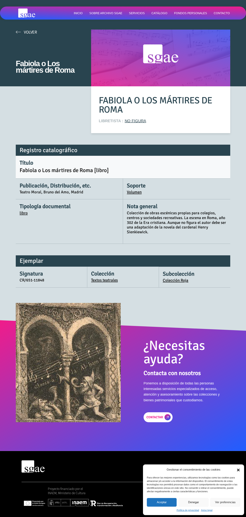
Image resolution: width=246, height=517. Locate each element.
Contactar (154, 417)
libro (24, 212)
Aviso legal (207, 510)
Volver (30, 32)
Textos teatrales (104, 280)
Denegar (193, 502)
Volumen (134, 192)
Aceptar (162, 502)
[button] (238, 470)
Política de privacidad (188, 510)
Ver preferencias (225, 502)
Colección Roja (175, 280)
